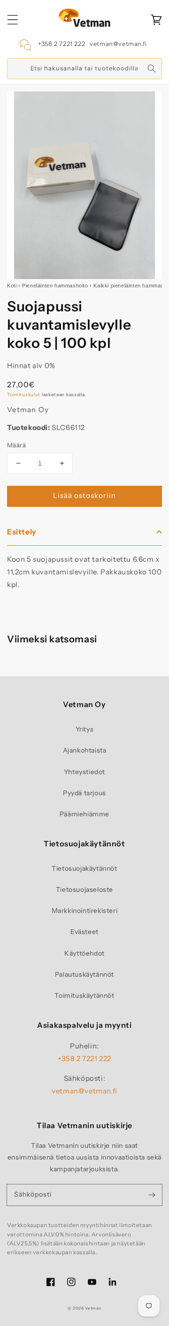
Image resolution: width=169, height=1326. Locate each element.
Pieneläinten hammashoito (55, 285)
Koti (11, 285)
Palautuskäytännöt (84, 974)
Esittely (22, 531)
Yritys (85, 729)
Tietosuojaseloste (84, 889)
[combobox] (84, 68)
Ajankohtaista (85, 750)
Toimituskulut (23, 395)
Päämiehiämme (84, 814)
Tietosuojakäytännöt (84, 868)
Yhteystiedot (84, 772)
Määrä (16, 445)
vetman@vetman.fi (118, 43)
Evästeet (84, 931)
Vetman (93, 1308)
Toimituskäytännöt (84, 995)
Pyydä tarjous (84, 793)
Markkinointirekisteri (85, 910)
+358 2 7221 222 (61, 43)
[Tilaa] (151, 1194)
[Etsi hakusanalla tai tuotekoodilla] (151, 68)
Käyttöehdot (84, 953)
